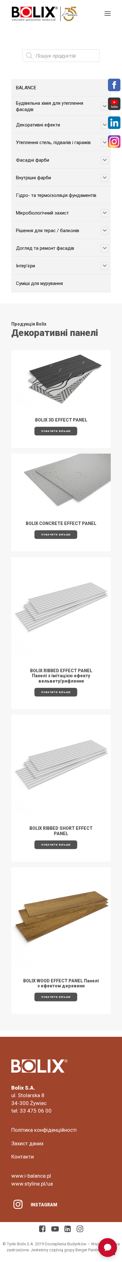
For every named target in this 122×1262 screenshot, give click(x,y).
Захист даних (27, 1143)
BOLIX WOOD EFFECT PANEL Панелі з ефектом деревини (61, 983)
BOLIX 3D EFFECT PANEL (61, 419)
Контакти (22, 1156)
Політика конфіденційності (44, 1130)
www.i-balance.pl (31, 1176)
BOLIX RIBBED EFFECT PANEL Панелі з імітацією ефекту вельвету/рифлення (61, 676)
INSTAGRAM (44, 1204)
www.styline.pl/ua (32, 1184)
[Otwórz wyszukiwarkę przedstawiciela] (107, 1247)
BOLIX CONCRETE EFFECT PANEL (61, 523)
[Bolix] (44, 13)
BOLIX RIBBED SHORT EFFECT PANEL (61, 831)
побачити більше (55, 431)
